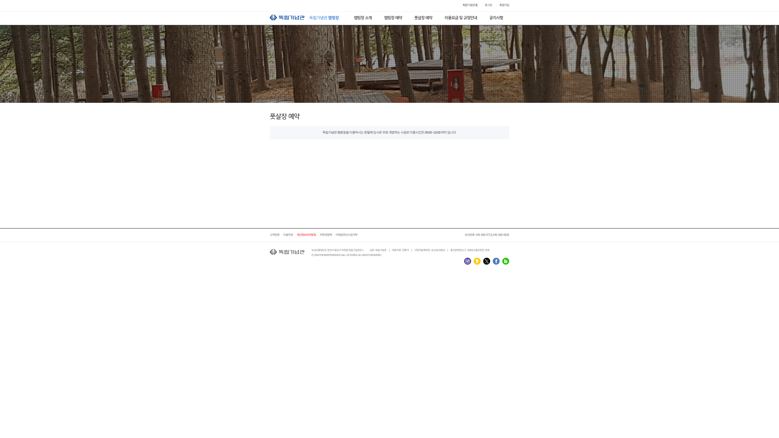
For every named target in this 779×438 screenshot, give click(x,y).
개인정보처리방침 (306, 235)
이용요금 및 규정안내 (460, 18)
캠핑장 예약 (393, 18)
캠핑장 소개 (363, 18)
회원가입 (504, 5)
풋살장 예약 (423, 18)
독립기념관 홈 (470, 5)
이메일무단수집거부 (346, 235)
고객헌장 (275, 235)
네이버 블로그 (505, 261)
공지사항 (496, 18)
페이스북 (496, 261)
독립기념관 (308, 17)
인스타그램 (467, 261)
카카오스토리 (477, 261)
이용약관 (288, 235)
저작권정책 (326, 235)
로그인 (488, 5)
